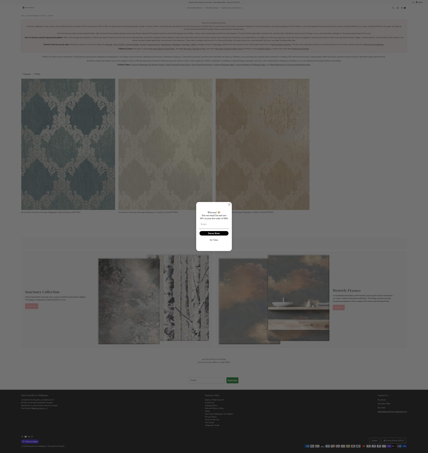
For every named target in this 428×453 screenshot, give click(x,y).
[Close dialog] (229, 204)
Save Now (214, 233)
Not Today (214, 240)
